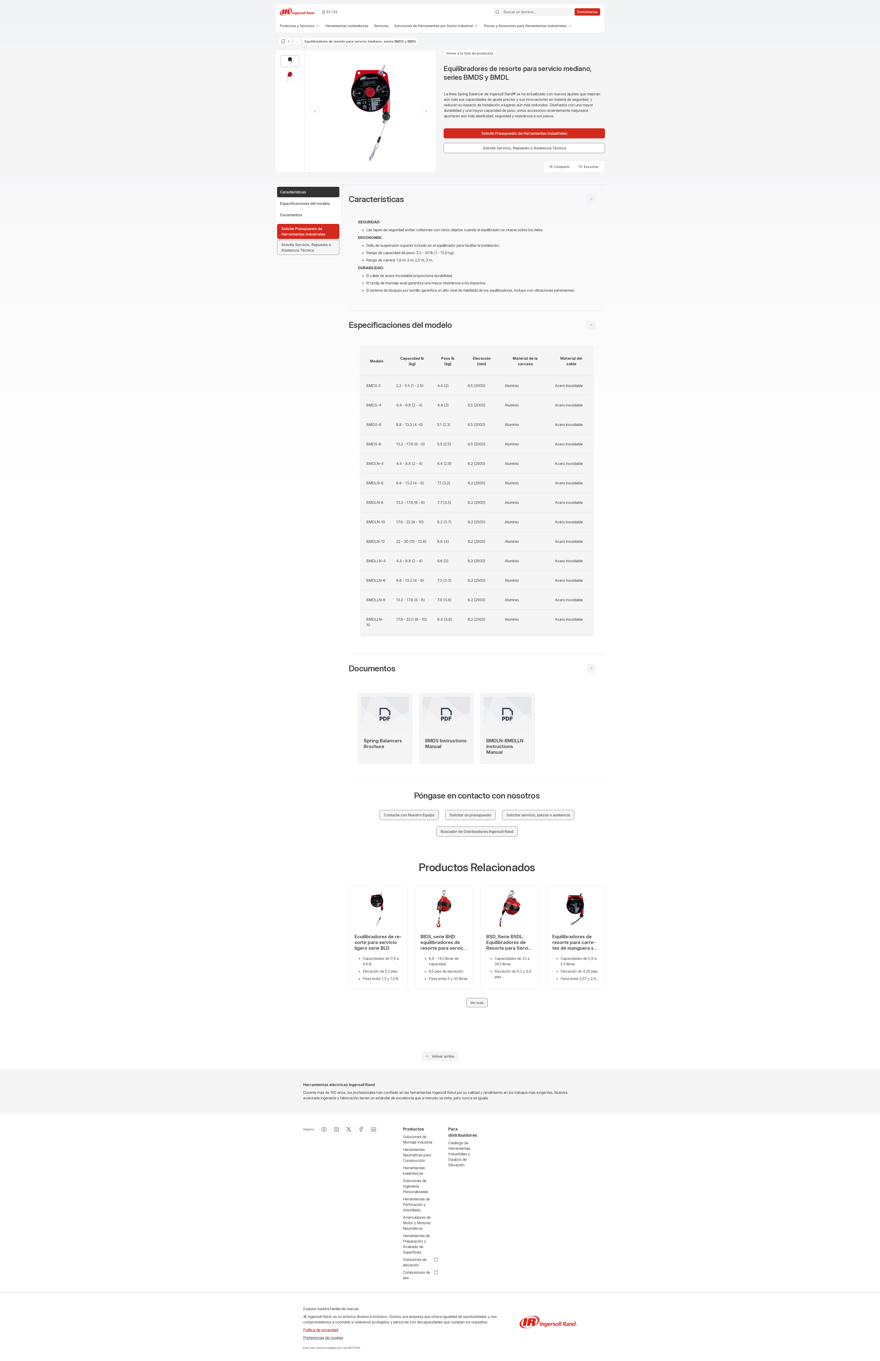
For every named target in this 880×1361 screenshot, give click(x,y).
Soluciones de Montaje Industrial (417, 1139)
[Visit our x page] (348, 1129)
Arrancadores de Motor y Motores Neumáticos (417, 1223)
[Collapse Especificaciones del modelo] (591, 324)
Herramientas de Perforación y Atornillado (416, 1204)
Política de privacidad (320, 1330)
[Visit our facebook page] (361, 1129)
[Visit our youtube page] (324, 1129)
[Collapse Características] (591, 199)
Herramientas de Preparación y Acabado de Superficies (416, 1243)
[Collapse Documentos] (591, 668)
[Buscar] (497, 12)
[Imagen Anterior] (314, 111)
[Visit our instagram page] (336, 1129)
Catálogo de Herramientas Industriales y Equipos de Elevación (459, 1154)
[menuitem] (300, 25)
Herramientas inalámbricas (414, 1171)
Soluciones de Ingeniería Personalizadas (415, 1186)
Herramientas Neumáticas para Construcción (417, 1155)
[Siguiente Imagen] (426, 111)
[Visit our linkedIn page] (373, 1129)
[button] (477, 199)
